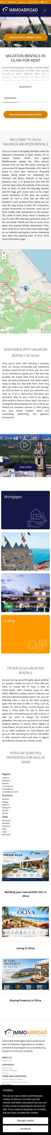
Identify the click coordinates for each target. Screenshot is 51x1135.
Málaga (5, 802)
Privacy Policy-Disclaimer (12, 1079)
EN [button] (45, 2)
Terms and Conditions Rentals (14, 1082)
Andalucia (6, 780)
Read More (24, 86)
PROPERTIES (10, 98)
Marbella (5, 823)
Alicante (5, 783)
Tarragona (6, 807)
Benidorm (6, 820)
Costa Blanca (7, 789)
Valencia (5, 778)
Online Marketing (9, 1070)
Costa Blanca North (10, 792)
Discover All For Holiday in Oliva (25, 37)
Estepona (6, 826)
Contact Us (6, 1060)
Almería (5, 810)
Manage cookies (25, 1120)
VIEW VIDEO (25, 467)
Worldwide (33, 2)
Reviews (11, 2)
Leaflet (47, 332)
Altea (4, 829)
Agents (22, 2)
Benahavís (6, 834)
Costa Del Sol (7, 786)
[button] (25, 288)
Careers (5, 1073)
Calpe (4, 832)
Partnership (7, 1067)
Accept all (25, 1129)
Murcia (5, 813)
